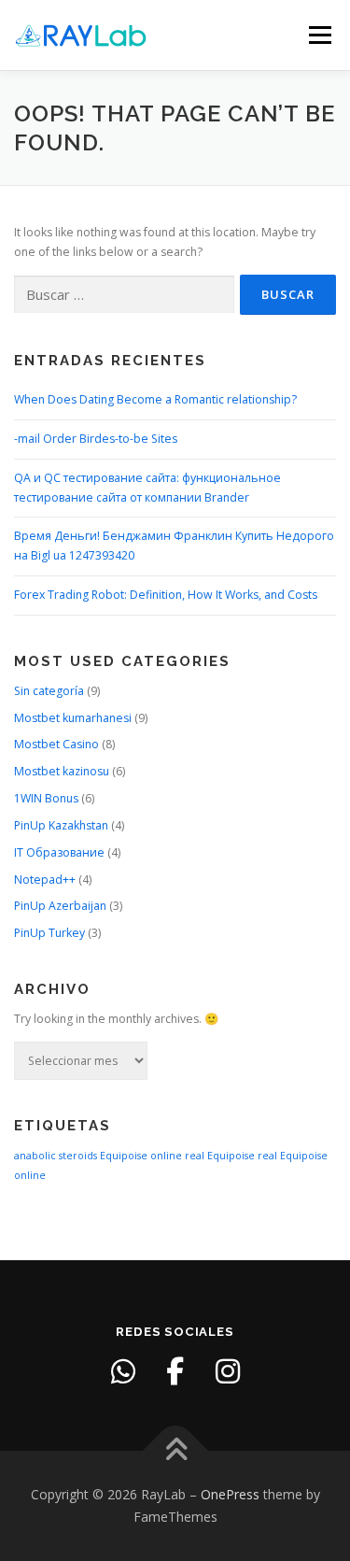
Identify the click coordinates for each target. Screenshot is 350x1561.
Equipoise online (141, 1155)
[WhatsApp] (123, 1371)
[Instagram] (228, 1371)
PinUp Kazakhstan (61, 825)
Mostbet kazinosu (61, 771)
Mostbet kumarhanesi (73, 718)
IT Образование (59, 852)
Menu (318, 35)
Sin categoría (49, 691)
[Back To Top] (175, 1451)
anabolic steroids (55, 1155)
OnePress (230, 1494)
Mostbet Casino (56, 744)
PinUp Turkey (49, 933)
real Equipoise (220, 1155)
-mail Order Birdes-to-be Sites (95, 439)
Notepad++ (45, 879)
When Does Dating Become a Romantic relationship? (155, 399)
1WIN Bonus (46, 798)
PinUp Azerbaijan (60, 906)
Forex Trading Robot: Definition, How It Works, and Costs (165, 595)
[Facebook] (175, 1371)
